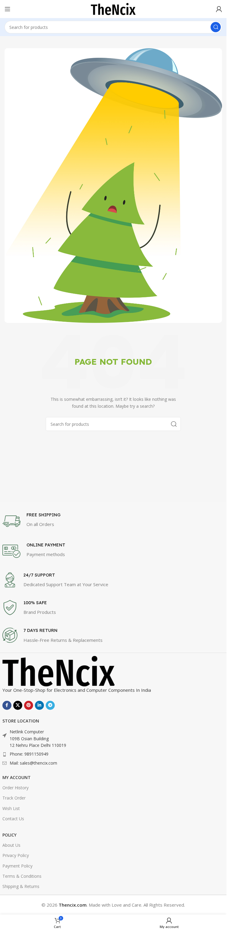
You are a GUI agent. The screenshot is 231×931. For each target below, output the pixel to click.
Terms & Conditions (22, 876)
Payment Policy (17, 866)
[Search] (216, 27)
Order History (15, 787)
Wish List (11, 808)
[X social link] (17, 705)
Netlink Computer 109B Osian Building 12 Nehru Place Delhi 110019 (38, 738)
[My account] (219, 9)
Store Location (20, 721)
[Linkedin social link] (39, 705)
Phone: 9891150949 (29, 754)
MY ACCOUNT (16, 777)
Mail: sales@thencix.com (33, 763)
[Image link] (58, 670)
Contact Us (13, 818)
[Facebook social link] (6, 705)
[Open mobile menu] (8, 9)
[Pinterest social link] (28, 705)
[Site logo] (113, 8)
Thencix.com (73, 905)
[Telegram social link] (50, 705)
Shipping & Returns (20, 886)
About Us (11, 845)
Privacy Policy (15, 855)
